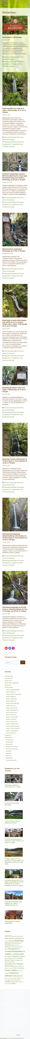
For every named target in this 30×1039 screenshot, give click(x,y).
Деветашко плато (15, 945)
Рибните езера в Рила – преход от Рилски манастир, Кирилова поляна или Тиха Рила (14, 861)
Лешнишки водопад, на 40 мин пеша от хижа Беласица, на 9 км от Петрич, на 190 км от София (14, 609)
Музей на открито (9, 968)
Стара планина (10, 760)
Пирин (7, 753)
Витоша (8, 742)
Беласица (7, 57)
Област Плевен (10, 714)
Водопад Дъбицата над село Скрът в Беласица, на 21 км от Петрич (14, 390)
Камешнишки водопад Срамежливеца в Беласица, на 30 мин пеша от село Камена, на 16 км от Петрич (14, 537)
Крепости (7, 680)
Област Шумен (10, 733)
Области (7, 687)
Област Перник (10, 712)
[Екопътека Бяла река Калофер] (14, 800)
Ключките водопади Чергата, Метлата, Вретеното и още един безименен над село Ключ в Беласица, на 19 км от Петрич (14, 177)
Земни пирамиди (8, 958)
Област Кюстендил (11, 703)
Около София (11, 970)
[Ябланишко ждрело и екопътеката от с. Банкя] (14, 782)
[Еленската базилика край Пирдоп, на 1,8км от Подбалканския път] (14, 898)
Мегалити (16, 966)
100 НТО (8, 936)
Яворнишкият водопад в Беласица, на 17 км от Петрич (13, 250)
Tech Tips (9, 1038)
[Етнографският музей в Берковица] (14, 918)
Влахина (8, 744)
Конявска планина (11, 746)
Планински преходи (8, 66)
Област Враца (10, 696)
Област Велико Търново (12, 694)
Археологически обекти (17, 936)
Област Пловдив (10, 717)
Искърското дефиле (15, 960)
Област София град (11, 726)
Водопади (13, 57)
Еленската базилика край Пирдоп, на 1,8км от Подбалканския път (13, 903)
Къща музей (11, 962)
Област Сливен (10, 719)
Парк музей (19, 970)
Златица (15, 958)
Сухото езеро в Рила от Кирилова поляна (13, 822)
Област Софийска (11, 724)
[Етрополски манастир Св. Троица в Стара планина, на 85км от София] (14, 836)
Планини (7, 737)
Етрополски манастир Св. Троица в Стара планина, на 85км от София (14, 840)
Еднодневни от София (9, 64)
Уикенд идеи (20, 981)
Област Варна (10, 692)
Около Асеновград (18, 968)
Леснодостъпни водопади (14, 964)
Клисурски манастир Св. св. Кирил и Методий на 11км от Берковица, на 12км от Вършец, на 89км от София (14, 882)
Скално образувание (16, 980)
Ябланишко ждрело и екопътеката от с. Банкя (13, 786)
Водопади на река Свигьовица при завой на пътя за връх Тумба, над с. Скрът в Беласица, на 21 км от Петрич (14, 323)
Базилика (7, 941)
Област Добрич (10, 701)
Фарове (6, 983)
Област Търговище (11, 730)
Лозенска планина (11, 749)
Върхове (8, 945)
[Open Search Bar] (23, 4)
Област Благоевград (8, 59)
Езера (12, 954)
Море (20, 966)
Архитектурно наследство (14, 938)
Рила (7, 755)
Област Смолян (10, 721)
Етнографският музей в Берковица (12, 922)
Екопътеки (20, 57)
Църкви (13, 983)
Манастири (9, 966)
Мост (23, 966)
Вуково (19, 943)
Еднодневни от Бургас (10, 946)
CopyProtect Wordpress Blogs (18, 1038)
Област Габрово (10, 699)
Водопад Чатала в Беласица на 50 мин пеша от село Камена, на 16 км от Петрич (14, 461)
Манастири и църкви (10, 683)
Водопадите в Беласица (11, 37)
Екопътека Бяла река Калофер (12, 804)
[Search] (22, 662)
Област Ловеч (10, 705)
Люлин (8, 751)
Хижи (9, 983)
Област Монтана (10, 708)
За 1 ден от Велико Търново (15, 956)
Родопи (8, 758)
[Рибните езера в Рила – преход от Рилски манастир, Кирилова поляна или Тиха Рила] (14, 856)
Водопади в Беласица (17, 61)
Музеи (6, 685)
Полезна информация (12, 978)
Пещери (7, 735)
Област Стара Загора (12, 728)
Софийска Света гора (11, 981)
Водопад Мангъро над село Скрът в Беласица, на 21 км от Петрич (14, 110)
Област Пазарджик (11, 710)
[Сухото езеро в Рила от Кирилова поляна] (14, 818)
